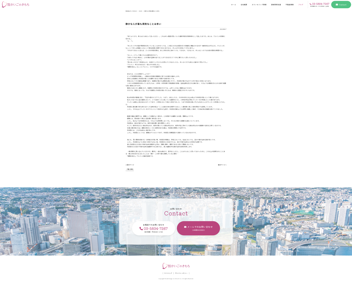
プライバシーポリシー (181, 273)
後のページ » (222, 165)
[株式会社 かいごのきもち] (15, 4)
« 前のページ (130, 165)
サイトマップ (168, 273)
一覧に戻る (129, 169)
